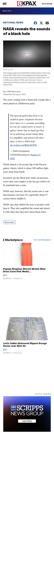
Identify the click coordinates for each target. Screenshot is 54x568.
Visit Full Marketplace (42, 240)
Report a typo (9, 222)
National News (13, 22)
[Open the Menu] (4, 4)
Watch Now (46, 4)
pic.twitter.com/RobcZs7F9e (23, 144)
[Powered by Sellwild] (47, 394)
